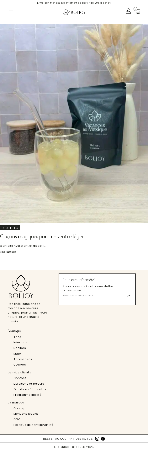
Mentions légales (26, 414)
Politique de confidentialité (33, 425)
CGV (16, 419)
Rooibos (19, 348)
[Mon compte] (128, 11)
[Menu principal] (10, 12)
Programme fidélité (27, 395)
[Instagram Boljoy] (97, 439)
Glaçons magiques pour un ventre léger (42, 236)
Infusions (20, 342)
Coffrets (19, 364)
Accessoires (22, 359)
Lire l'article (8, 252)
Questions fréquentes (29, 389)
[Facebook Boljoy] (103, 439)
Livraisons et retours (28, 384)
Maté (17, 353)
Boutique (15, 331)
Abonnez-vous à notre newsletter (88, 288)
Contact (19, 378)
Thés (17, 337)
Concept (20, 408)
